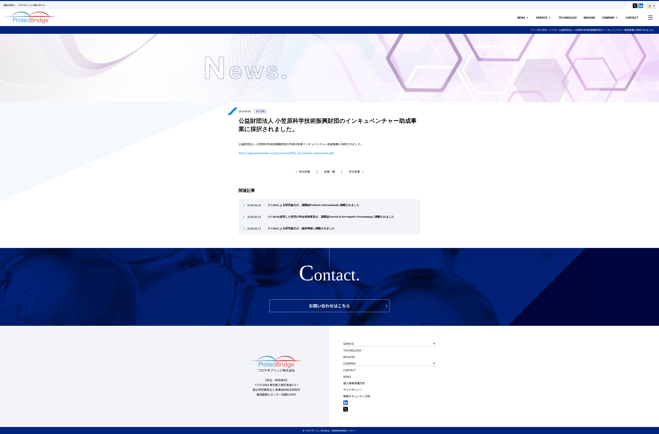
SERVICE (544, 17)
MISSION (589, 17)
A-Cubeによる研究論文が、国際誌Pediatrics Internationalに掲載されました (313, 205)
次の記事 (357, 171)
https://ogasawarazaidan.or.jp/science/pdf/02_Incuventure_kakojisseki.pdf (286, 153)
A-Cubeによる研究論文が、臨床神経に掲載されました (301, 228)
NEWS (523, 17)
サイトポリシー (352, 390)
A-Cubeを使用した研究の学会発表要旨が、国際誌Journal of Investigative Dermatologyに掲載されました (331, 216)
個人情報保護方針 (354, 383)
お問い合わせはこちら (329, 306)
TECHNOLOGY (567, 17)
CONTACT (632, 17)
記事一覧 (329, 171)
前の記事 (302, 171)
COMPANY (610, 17)
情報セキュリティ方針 (357, 396)
